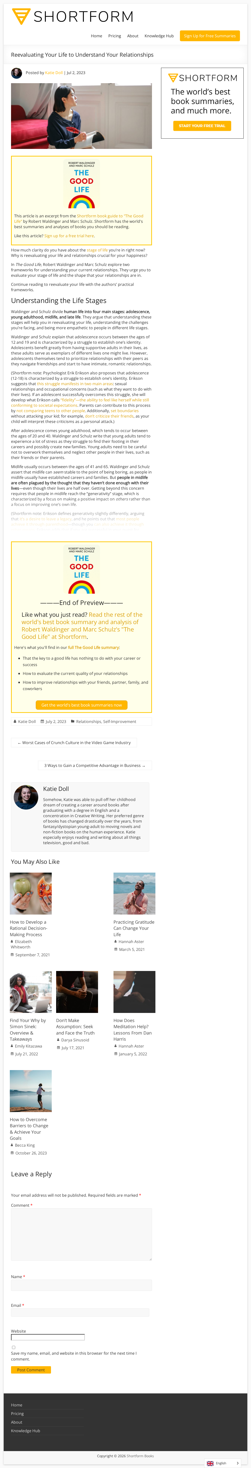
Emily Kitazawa (28, 1046)
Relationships (88, 721)
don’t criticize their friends (109, 416)
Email (17, 1305)
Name (18, 1276)
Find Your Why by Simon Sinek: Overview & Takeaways (28, 1029)
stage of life (97, 250)
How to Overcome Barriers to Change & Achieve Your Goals (29, 1128)
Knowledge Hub (159, 36)
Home (96, 36)
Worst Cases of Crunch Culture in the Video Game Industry (74, 742)
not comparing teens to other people (50, 410)
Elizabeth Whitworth (21, 944)
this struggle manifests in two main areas (75, 383)
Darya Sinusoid (75, 1040)
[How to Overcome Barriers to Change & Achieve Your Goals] (31, 1072)
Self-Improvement (119, 721)
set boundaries (125, 410)
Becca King (25, 1145)
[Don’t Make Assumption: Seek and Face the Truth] (77, 973)
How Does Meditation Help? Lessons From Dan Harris (132, 1029)
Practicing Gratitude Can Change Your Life (133, 928)
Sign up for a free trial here (69, 235)
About (132, 36)
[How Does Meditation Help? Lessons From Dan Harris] (134, 973)
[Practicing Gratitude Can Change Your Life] (134, 875)
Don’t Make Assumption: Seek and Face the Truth (75, 1026)
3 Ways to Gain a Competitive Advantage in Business (95, 765)
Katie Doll (54, 72)
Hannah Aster (131, 941)
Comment (22, 1205)
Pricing (114, 36)
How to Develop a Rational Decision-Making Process (28, 928)
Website (18, 1331)
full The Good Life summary (93, 647)
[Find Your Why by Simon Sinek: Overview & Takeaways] (31, 973)
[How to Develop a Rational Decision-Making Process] (31, 875)
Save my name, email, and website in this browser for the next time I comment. (74, 1356)
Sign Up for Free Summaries (210, 36)
